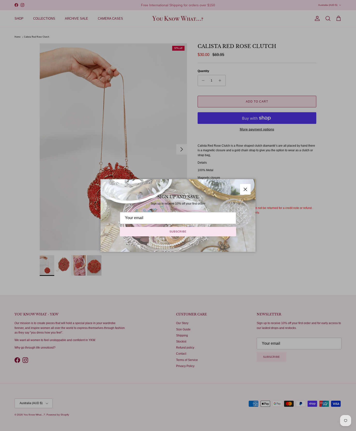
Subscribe (178, 231)
